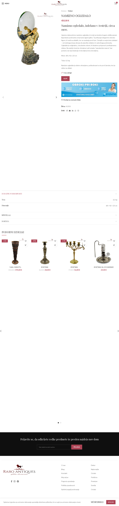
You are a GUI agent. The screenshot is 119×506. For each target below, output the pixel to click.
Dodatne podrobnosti (12, 194)
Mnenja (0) (6, 215)
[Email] (69, 110)
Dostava (5, 221)
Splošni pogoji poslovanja (70, 489)
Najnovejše (95, 469)
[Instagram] (14, 481)
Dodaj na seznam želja (72, 100)
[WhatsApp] (75, 110)
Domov (63, 11)
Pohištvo (94, 477)
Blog (62, 469)
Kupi (65, 79)
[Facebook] (67, 110)
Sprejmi (111, 502)
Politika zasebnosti (68, 485)
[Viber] (78, 110)
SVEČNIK (44, 267)
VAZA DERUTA (15, 267)
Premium (94, 481)
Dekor (70, 11)
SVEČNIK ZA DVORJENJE (104, 267)
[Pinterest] (18, 481)
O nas (63, 465)
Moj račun (64, 477)
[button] (26, 245)
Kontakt (64, 473)
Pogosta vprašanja (67, 481)
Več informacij (97, 502)
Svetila (93, 485)
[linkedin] (72, 110)
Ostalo (93, 473)
